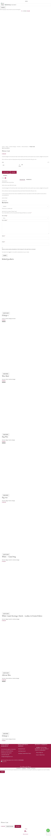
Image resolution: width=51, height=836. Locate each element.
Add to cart (6, 172)
